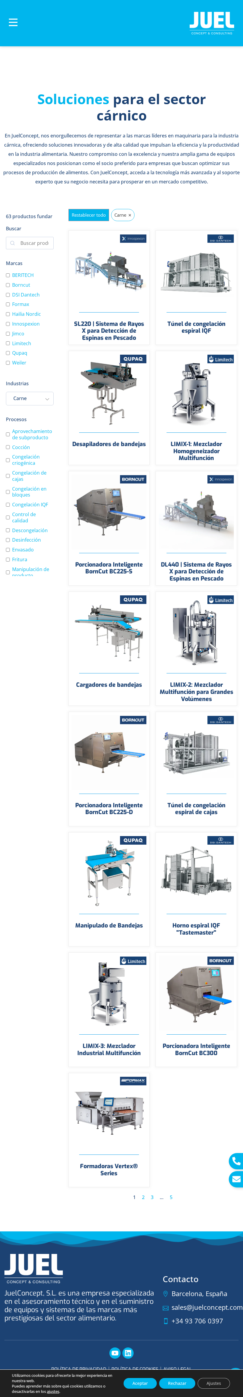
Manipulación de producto (30, 572)
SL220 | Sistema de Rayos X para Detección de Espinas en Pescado (109, 331)
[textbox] (26, 398)
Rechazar (177, 1383)
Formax (20, 304)
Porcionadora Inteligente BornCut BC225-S (109, 568)
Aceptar (140, 1383)
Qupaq (19, 353)
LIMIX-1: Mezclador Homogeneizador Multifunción (196, 451)
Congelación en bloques (29, 492)
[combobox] (30, 398)
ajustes (53, 1391)
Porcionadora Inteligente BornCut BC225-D (109, 808)
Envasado (23, 550)
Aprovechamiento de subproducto (32, 434)
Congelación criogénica (26, 460)
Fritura (19, 559)
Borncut (21, 285)
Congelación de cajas (29, 476)
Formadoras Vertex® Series (109, 1169)
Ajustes (214, 1383)
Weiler (19, 363)
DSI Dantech (26, 295)
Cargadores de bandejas (109, 685)
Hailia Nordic (26, 314)
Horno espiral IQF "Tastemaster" (196, 929)
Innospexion (26, 324)
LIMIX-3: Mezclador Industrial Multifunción (109, 1049)
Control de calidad (24, 517)
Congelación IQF (30, 505)
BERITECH (23, 275)
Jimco (18, 334)
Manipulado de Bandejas (109, 925)
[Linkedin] (128, 1353)
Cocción (21, 447)
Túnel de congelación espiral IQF (196, 327)
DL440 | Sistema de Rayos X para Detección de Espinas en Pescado (196, 571)
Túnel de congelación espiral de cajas (196, 808)
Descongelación (30, 530)
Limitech (21, 343)
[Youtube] (115, 1353)
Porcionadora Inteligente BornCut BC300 (196, 1049)
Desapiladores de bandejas (109, 444)
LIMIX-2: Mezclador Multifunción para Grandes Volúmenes (196, 692)
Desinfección (26, 540)
